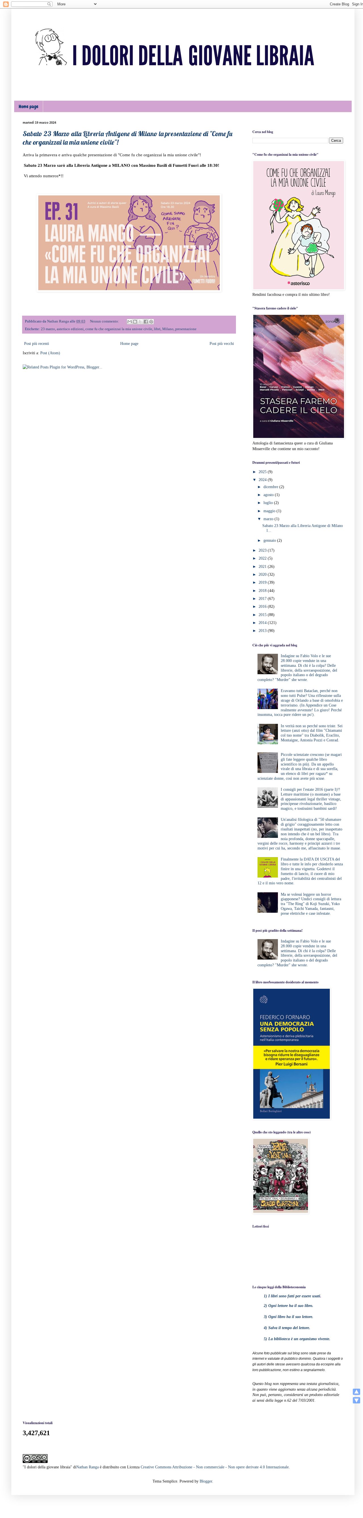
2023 (263, 550)
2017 (263, 598)
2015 (263, 615)
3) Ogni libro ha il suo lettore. (288, 1317)
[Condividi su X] (140, 321)
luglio (268, 503)
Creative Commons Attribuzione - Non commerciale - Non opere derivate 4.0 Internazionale (215, 1467)
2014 (263, 623)
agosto (269, 495)
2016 (263, 606)
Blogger (206, 1481)
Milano (168, 329)
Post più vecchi (222, 343)
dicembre (271, 487)
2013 (263, 631)
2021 (263, 566)
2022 (263, 558)
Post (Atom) (50, 353)
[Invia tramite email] (129, 321)
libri (157, 329)
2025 (263, 472)
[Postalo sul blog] (135, 321)
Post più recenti (36, 343)
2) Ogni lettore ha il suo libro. (288, 1306)
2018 (263, 591)
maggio (270, 511)
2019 (263, 582)
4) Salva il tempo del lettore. (287, 1328)
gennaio (270, 540)
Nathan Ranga (87, 1467)
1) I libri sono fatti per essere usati (292, 1296)
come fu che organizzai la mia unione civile (118, 329)
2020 (263, 574)
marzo (269, 519)
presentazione (186, 329)
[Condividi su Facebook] (146, 321)
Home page (28, 106)
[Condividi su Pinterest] (151, 321)
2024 (263, 480)
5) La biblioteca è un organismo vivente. (297, 1339)
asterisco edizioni (70, 329)
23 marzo (48, 329)
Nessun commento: (105, 321)
